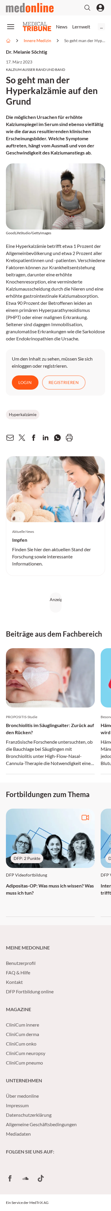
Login (25, 382)
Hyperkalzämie (22, 414)
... (101, 26)
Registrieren (64, 382)
